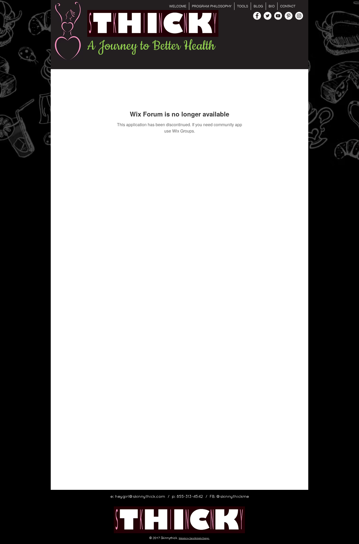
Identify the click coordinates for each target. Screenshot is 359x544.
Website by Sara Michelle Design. (194, 538)
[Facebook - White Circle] (257, 16)
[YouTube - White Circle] (278, 16)
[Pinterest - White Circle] (289, 16)
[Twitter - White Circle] (267, 16)
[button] (242, 6)
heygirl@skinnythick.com (140, 497)
